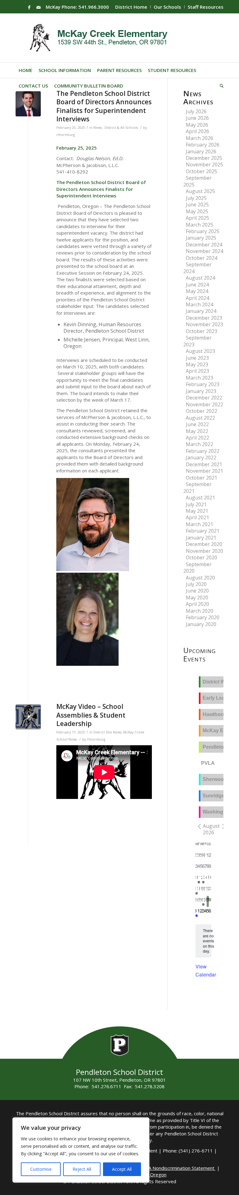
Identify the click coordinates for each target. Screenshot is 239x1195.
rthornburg (65, 135)
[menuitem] (131, 6)
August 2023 (200, 351)
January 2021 (201, 537)
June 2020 (197, 590)
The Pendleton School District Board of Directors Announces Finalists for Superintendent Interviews (104, 106)
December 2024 (204, 244)
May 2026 (197, 124)
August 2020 (200, 577)
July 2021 (196, 504)
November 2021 (204, 470)
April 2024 (197, 298)
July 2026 (196, 111)
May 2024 (197, 291)
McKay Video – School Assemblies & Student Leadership (90, 715)
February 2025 (202, 231)
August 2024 (200, 277)
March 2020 (199, 610)
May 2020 (197, 597)
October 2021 (201, 477)
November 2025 (204, 164)
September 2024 (197, 267)
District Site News (107, 732)
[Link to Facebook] (29, 7)
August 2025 (200, 191)
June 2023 (197, 357)
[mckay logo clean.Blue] (28, 716)
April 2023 (197, 371)
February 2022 (202, 451)
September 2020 (197, 567)
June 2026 (197, 118)
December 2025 (204, 158)
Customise (41, 1169)
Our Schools (167, 7)
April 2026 (197, 131)
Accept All (122, 1169)
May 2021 (197, 510)
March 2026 (199, 138)
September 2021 (197, 487)
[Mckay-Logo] (97, 38)
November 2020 (204, 551)
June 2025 (197, 204)
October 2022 (201, 411)
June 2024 (197, 284)
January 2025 (201, 237)
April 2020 (197, 604)
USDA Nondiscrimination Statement (177, 1168)
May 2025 (197, 211)
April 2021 (197, 517)
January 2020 (201, 624)
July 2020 (196, 584)
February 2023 (202, 384)
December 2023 (204, 317)
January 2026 (201, 151)
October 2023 (201, 331)
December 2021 (204, 464)
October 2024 (201, 258)
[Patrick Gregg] (28, 103)
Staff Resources (205, 7)
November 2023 (204, 324)
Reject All (82, 1169)
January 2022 (201, 457)
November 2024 (204, 251)
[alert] (208, 941)
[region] (80, 1150)
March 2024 (199, 304)
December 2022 (204, 397)
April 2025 (197, 217)
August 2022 (200, 417)
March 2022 (199, 444)
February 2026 (202, 144)
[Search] (220, 85)
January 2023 (201, 391)
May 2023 (197, 364)
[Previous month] (199, 826)
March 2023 (199, 377)
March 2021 (199, 524)
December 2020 (204, 544)
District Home (131, 7)
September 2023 (197, 341)
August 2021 (200, 497)
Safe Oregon (152, 1174)
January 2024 (201, 311)
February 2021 (202, 530)
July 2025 (196, 198)
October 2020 (201, 557)
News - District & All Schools (115, 127)
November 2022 (204, 404)
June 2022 (197, 424)
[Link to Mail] (38, 7)
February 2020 (202, 617)
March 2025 (199, 224)
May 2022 (197, 431)
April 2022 (197, 437)
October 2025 (201, 171)
